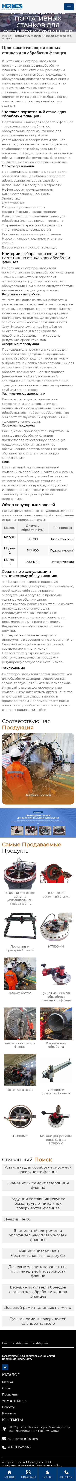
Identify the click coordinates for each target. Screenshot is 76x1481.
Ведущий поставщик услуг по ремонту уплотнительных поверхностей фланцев (38, 1203)
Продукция (28, 1474)
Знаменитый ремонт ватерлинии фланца (38, 1185)
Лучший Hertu (17, 1219)
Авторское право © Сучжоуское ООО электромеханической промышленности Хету (32, 1464)
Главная (6, 35)
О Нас (47, 1474)
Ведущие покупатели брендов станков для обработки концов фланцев (38, 1291)
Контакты (66, 1474)
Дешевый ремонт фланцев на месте (37, 1307)
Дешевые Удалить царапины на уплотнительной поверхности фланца (38, 1271)
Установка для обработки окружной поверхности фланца (38, 1169)
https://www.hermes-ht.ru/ (31, 326)
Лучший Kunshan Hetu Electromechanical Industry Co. (38, 1253)
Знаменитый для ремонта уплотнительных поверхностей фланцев (38, 1235)
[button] (67, 768)
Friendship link (19, 1343)
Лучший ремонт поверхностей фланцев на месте (38, 1321)
